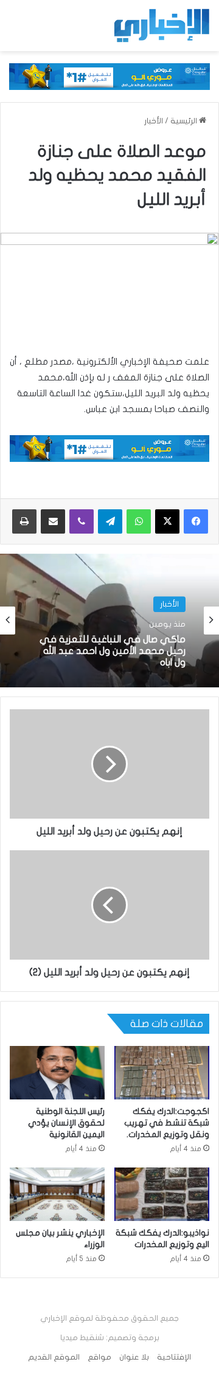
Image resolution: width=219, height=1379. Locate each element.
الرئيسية (184, 121)
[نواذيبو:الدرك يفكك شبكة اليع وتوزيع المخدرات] (161, 1194)
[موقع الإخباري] (161, 26)
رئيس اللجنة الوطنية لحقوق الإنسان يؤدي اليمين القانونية (66, 1123)
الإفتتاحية (174, 1357)
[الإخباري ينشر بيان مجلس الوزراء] (57, 1194)
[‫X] (167, 521)
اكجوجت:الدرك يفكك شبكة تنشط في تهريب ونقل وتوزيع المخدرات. (166, 1123)
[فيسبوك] (196, 521)
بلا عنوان (134, 1357)
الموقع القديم (54, 1357)
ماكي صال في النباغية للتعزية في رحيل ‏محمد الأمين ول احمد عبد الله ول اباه (113, 650)
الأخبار (153, 121)
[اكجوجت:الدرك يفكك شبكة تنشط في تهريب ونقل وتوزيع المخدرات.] (161, 1072)
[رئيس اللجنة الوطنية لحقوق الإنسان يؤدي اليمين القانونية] (57, 1072)
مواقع (99, 1357)
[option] (109, 620)
